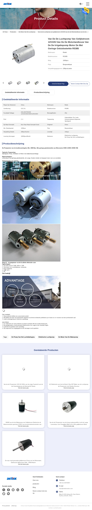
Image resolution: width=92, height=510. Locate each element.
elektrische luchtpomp (46, 337)
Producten (13, 32)
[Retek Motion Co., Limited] (7, 4)
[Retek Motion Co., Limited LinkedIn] (17, 490)
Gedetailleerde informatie (14, 92)
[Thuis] (12, 481)
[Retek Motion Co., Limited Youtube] (22, 490)
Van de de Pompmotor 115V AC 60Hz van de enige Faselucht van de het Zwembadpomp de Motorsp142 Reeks (23, 385)
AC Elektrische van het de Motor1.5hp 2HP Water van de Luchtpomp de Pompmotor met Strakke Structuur (68, 385)
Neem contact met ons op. (40, 492)
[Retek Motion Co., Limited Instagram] (13, 490)
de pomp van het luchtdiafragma (23, 337)
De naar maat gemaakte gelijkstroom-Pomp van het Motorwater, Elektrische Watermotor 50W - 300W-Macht (23, 461)
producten (36, 484)
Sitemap (14, 505)
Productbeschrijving (42, 92)
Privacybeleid (6, 505)
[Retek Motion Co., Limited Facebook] (8, 490)
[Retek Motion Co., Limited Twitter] (3, 490)
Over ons (35, 480)
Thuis (5, 32)
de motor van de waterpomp (68, 337)
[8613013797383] (3, 494)
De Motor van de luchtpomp (27, 32)
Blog (34, 487)
